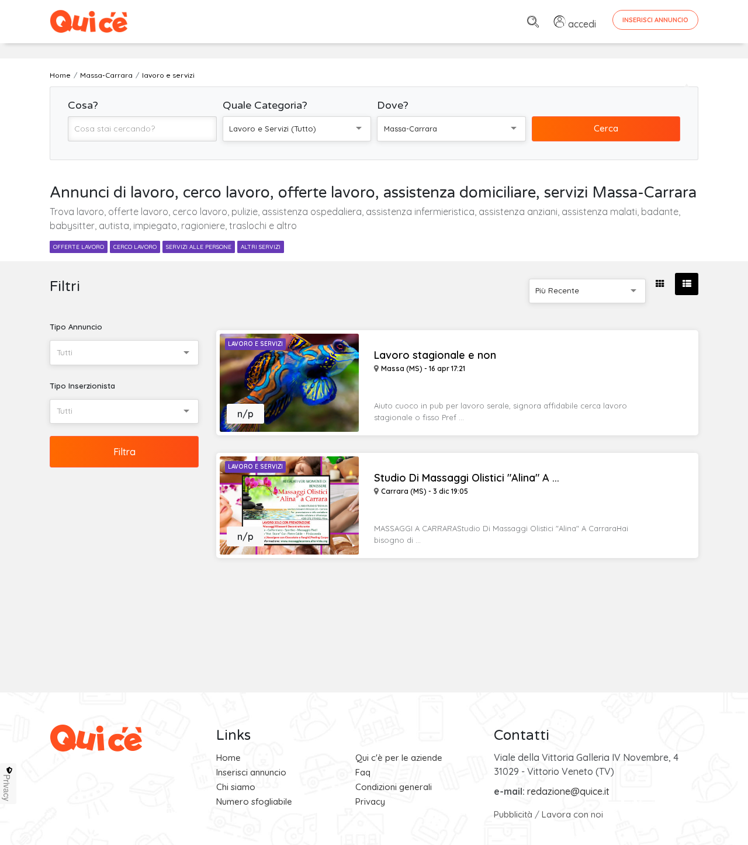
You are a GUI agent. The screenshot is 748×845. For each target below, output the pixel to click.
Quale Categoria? (265, 105)
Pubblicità (513, 814)
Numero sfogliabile (254, 801)
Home (228, 757)
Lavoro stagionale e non (435, 355)
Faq (362, 772)
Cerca (606, 128)
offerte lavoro (78, 247)
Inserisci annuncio (251, 772)
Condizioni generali (393, 786)
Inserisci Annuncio (655, 20)
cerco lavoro (135, 247)
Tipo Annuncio (76, 326)
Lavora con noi (572, 814)
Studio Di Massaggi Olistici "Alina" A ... (466, 478)
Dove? (392, 105)
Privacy (370, 801)
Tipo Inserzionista (82, 385)
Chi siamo (235, 786)
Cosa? (83, 105)
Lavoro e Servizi (255, 344)
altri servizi (260, 247)
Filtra (124, 452)
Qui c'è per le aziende (398, 757)
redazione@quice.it (568, 791)
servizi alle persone (198, 247)
